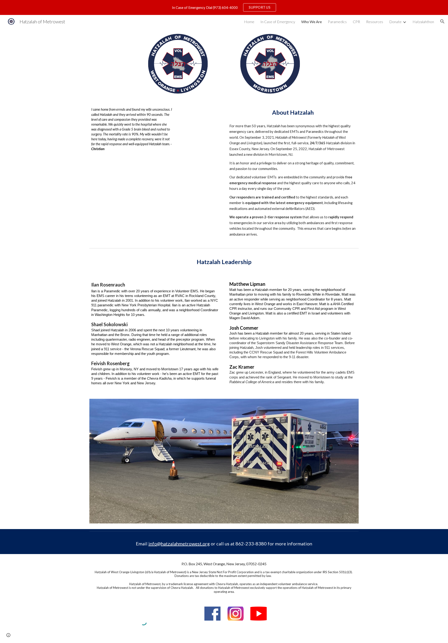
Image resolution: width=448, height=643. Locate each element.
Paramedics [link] (337, 21)
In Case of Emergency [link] (277, 21)
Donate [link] (395, 21)
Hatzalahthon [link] (423, 21)
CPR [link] (356, 21)
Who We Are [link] (311, 21)
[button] (442, 21)
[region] (224, 7)
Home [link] (249, 21)
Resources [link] (374, 21)
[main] (132, 129)
